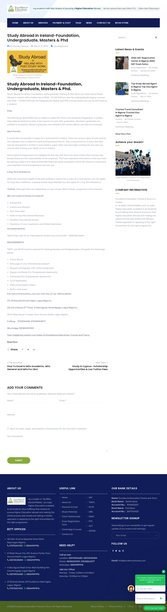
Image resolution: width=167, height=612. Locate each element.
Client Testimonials (71, 516)
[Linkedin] (119, 550)
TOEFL (92, 502)
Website (11, 414)
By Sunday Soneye (19, 46)
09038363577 (88, 561)
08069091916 (32, 545)
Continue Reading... (140, 75)
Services (43, 22)
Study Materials (69, 512)
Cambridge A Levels (72, 529)
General (118, 119)
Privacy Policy (116, 606)
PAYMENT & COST (62, 22)
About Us (66, 502)
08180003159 (73, 561)
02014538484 (16, 560)
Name (10, 400)
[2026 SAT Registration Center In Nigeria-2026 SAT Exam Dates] (122, 66)
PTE (91, 521)
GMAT (91, 516)
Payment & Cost (70, 507)
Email (62, 400)
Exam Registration (138, 68)
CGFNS (92, 531)
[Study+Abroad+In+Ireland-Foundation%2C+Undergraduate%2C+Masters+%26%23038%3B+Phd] (28, 349)
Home (15, 22)
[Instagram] (122, 550)
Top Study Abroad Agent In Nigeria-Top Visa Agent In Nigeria (144, 86)
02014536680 (16, 574)
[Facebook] (113, 550)
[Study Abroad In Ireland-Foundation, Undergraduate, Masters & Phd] (22, 349)
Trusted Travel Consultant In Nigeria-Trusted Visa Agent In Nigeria (129, 112)
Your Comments (15, 436)
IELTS (91, 507)
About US (28, 22)
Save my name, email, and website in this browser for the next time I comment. (48, 428)
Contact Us (103, 22)
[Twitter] (116, 550)
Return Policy (97, 606)
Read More (12, 342)
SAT (91, 497)
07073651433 (16, 545)
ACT (91, 526)
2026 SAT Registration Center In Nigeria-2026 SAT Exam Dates (143, 61)
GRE (91, 512)
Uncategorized (61, 46)
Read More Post (123, 134)
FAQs (78, 22)
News (89, 22)
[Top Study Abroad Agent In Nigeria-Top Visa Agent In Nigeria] (122, 92)
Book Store (121, 22)
